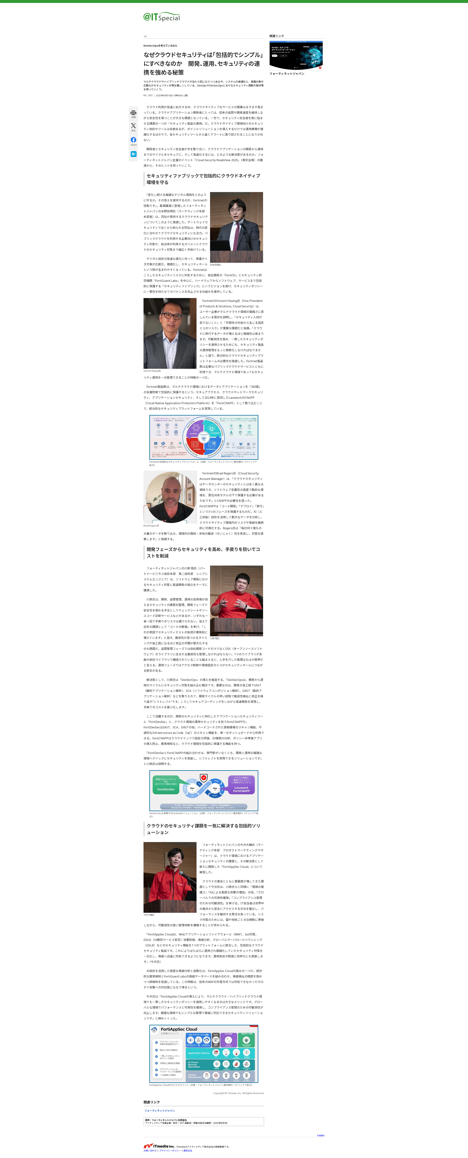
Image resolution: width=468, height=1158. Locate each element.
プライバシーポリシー (170, 1150)
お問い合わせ (150, 1150)
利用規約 (320, 1135)
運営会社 (187, 1150)
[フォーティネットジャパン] (296, 55)
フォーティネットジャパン (159, 1110)
